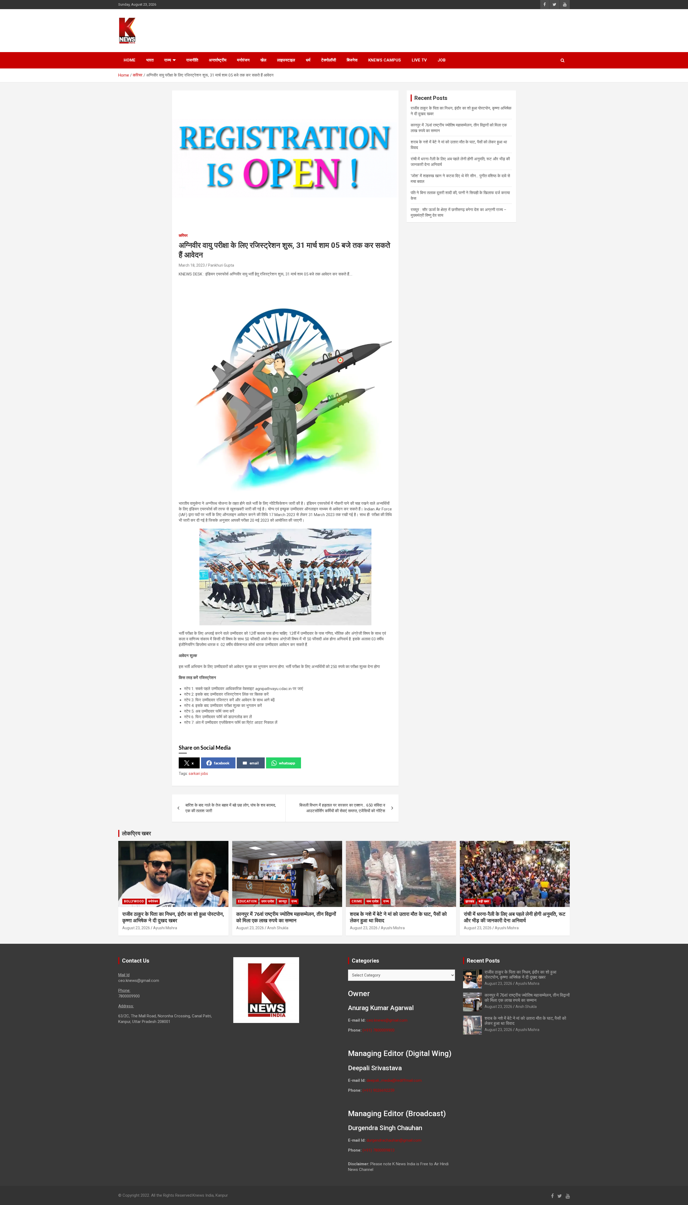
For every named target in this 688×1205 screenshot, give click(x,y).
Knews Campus (384, 60)
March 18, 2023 (192, 265)
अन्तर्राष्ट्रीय (217, 60)
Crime (357, 901)
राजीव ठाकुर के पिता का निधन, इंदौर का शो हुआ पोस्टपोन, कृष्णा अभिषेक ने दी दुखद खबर (173, 917)
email (254, 763)
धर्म (308, 60)
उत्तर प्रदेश (267, 901)
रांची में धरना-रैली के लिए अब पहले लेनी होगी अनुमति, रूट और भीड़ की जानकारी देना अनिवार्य (514, 917)
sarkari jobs (198, 773)
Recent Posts (483, 960)
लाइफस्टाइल (286, 60)
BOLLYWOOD (134, 901)
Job (442, 60)
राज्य (167, 60)
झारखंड (469, 901)
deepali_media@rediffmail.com (394, 1080)
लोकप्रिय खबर (136, 833)
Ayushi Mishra (165, 928)
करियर (183, 235)
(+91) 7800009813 (379, 1150)
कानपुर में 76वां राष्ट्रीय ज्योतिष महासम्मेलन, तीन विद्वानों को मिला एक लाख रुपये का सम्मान (286, 917)
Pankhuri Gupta (221, 265)
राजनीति (192, 60)
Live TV (419, 60)
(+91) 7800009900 (379, 1030)
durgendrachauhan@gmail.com (394, 1140)
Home (129, 60)
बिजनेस (352, 60)
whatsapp (287, 763)
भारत (149, 60)
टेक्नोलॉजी (328, 60)
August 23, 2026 (136, 928)
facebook (222, 763)
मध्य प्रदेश (373, 901)
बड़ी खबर (484, 901)
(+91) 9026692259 (379, 1090)
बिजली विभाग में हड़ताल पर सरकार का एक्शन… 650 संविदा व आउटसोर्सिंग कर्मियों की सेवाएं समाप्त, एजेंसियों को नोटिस (342, 808)
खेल (263, 60)
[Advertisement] (468, 30)
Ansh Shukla (277, 928)
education (247, 901)
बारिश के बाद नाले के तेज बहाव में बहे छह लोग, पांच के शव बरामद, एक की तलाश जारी (230, 808)
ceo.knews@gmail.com (387, 1020)
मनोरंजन (243, 60)
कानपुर (283, 901)
